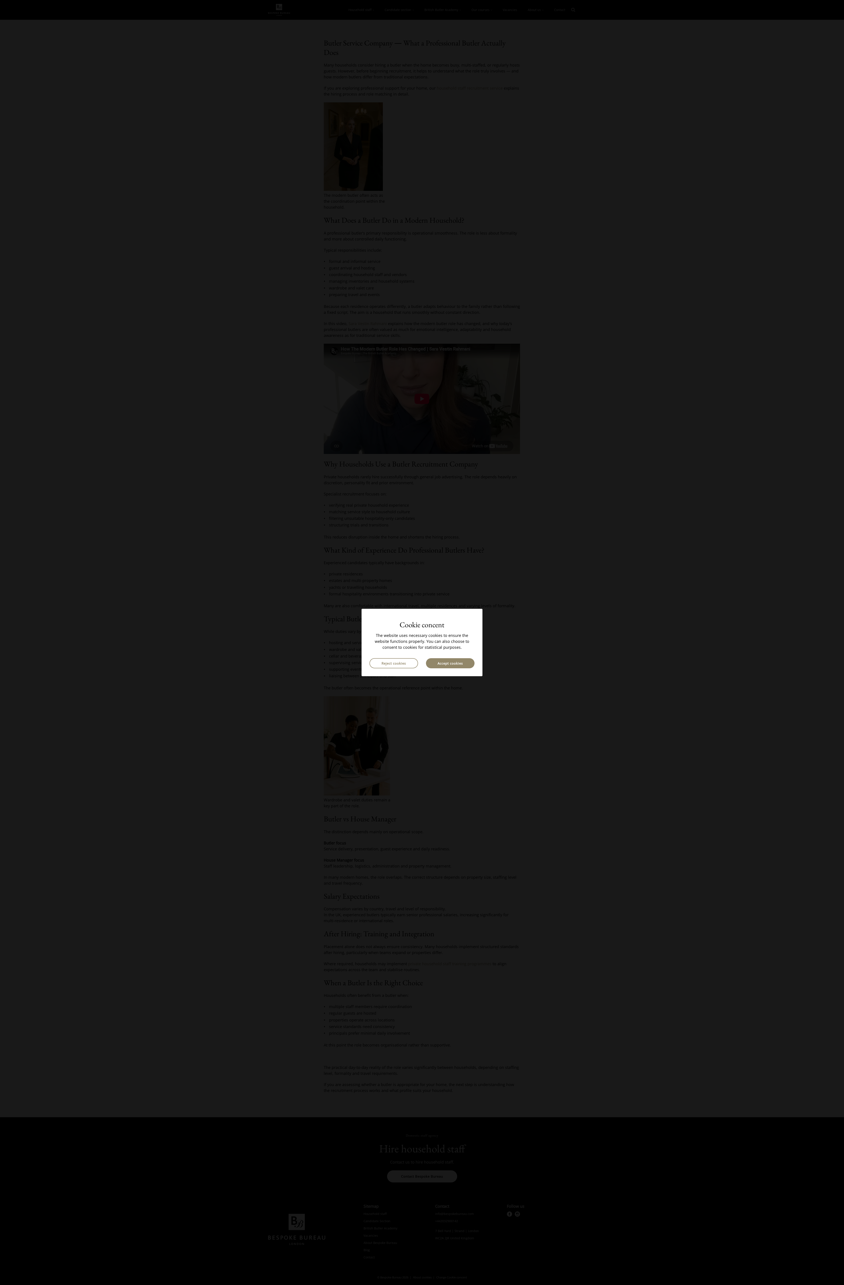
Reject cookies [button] (394, 663)
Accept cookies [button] (450, 663)
